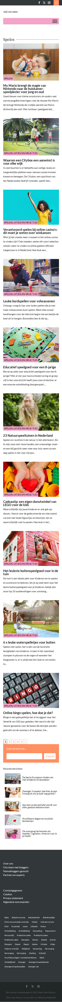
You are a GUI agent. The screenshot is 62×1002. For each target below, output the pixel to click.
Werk (42, 957)
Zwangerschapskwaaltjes (14, 966)
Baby (6, 917)
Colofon (7, 894)
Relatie (44, 940)
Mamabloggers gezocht (16, 871)
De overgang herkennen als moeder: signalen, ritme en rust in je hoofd (39, 833)
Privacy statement (13, 898)
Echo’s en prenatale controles (16, 922)
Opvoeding (37, 931)
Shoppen (8, 944)
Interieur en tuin (47, 922)
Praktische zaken (24, 935)
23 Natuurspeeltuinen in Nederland (28, 435)
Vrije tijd (42, 953)
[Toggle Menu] (54, 21)
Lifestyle (34, 926)
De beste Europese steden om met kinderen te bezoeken (37, 778)
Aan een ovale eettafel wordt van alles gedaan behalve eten (39, 806)
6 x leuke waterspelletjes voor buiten (29, 642)
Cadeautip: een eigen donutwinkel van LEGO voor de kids (29, 503)
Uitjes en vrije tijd (25, 153)
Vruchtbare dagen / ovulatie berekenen (20, 957)
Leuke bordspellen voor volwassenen (29, 301)
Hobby (35, 922)
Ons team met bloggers (15, 867)
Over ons (8, 863)
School (53, 940)
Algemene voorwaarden (16, 901)
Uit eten (44, 944)
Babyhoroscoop (18, 917)
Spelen (8, 78)
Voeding (32, 953)
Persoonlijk (9, 935)
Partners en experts (14, 874)
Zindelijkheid (9, 962)
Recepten (25, 940)
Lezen (25, 926)
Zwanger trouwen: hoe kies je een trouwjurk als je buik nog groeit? (39, 792)
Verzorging (49, 948)
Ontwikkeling (10, 931)
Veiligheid (26, 948)
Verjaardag (37, 948)
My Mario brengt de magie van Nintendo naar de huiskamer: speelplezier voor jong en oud (24, 89)
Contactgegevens (12, 890)
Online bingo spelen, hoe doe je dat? (28, 713)
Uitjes (52, 944)
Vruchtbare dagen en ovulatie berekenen (37, 819)
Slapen (18, 944)
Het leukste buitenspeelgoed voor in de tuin (30, 572)
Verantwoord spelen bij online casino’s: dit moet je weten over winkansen (30, 231)
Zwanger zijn (33, 966)
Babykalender (34, 917)
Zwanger (22, 962)
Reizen (35, 940)
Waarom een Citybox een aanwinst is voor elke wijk (29, 161)
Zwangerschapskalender (39, 962)
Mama (43, 926)
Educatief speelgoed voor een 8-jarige (29, 367)
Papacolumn (50, 931)
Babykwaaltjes (49, 917)
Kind (6, 926)
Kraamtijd (15, 926)
